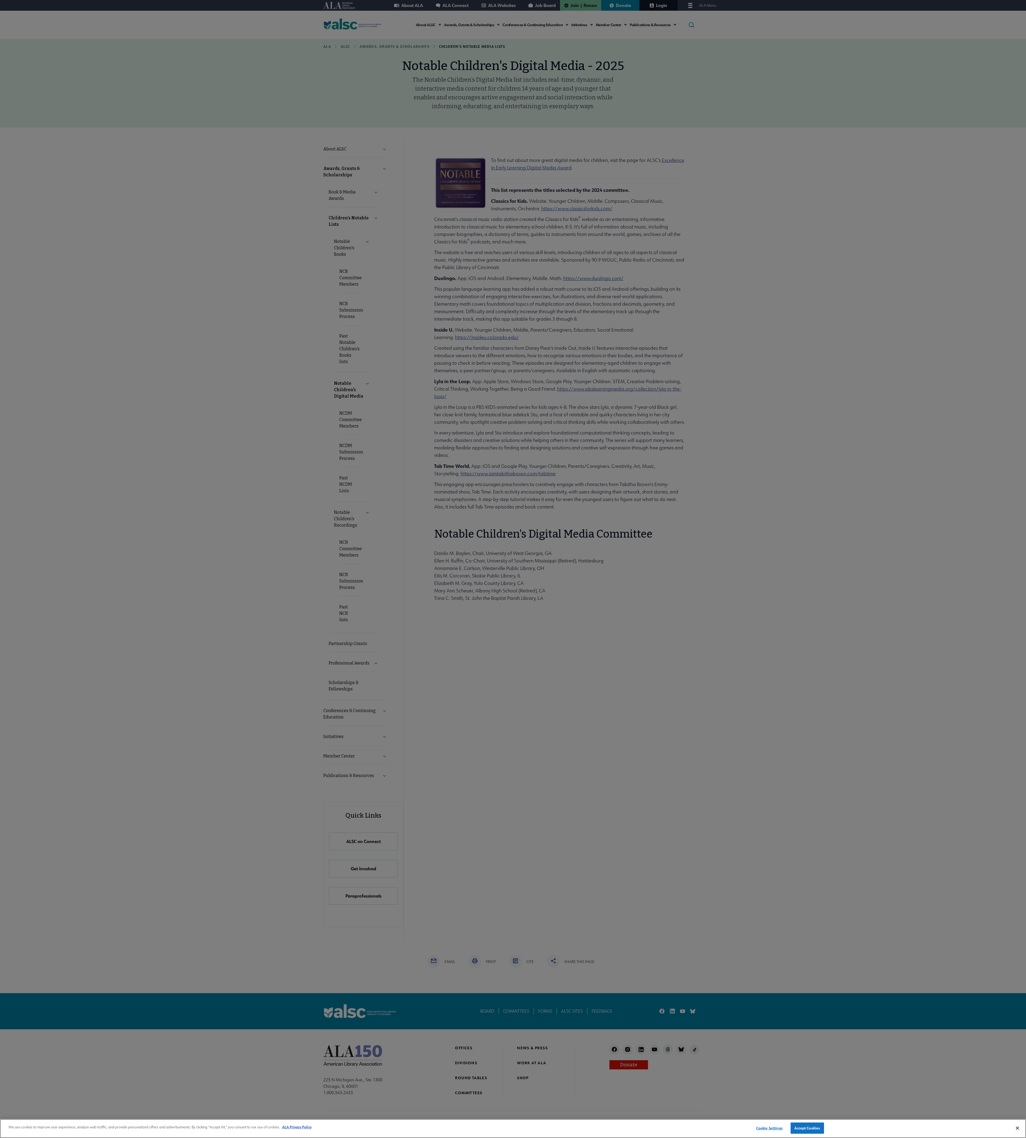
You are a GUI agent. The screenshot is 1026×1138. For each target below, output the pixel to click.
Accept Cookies (807, 1128)
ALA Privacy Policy (297, 1127)
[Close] (1017, 1128)
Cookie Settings (769, 1128)
